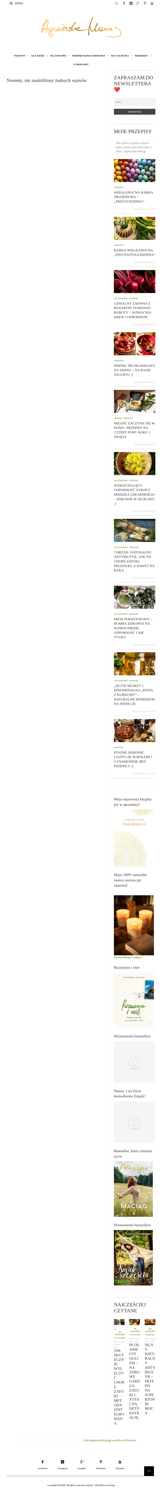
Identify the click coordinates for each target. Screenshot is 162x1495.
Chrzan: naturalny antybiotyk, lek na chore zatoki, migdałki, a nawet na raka (134, 561)
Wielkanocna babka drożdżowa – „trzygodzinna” (133, 196)
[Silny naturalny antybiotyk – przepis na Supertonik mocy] (150, 1322)
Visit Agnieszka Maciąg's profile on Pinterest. (110, 1440)
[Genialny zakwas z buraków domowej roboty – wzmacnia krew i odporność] (134, 281)
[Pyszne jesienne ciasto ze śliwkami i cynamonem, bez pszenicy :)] (134, 730)
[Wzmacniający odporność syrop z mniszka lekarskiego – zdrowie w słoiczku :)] (134, 463)
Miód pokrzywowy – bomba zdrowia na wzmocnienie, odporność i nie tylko (133, 628)
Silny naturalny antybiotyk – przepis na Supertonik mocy (150, 1379)
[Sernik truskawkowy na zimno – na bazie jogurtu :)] (134, 343)
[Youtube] (151, 3)
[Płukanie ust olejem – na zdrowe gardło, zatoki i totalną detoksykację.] (134, 1322)
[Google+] (137, 3)
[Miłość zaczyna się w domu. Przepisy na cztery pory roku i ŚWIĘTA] (134, 401)
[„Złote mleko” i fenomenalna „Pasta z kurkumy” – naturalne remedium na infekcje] (134, 663)
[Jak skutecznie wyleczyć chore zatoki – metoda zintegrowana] (119, 1322)
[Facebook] (124, 3)
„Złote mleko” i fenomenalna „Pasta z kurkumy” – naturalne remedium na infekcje (134, 695)
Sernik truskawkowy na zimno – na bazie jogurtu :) (134, 369)
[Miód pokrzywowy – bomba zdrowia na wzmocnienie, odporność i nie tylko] (134, 596)
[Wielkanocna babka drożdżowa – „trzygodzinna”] (134, 170)
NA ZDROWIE (121, 298)
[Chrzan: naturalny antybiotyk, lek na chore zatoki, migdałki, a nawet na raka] (134, 530)
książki (118, 418)
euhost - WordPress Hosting (100, 1485)
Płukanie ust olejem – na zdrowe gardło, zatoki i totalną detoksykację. (134, 1381)
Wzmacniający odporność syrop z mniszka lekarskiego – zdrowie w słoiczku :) (134, 494)
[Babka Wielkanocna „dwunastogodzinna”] (134, 228)
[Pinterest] (144, 3)
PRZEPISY (119, 187)
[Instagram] (131, 3)
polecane (120, 1338)
